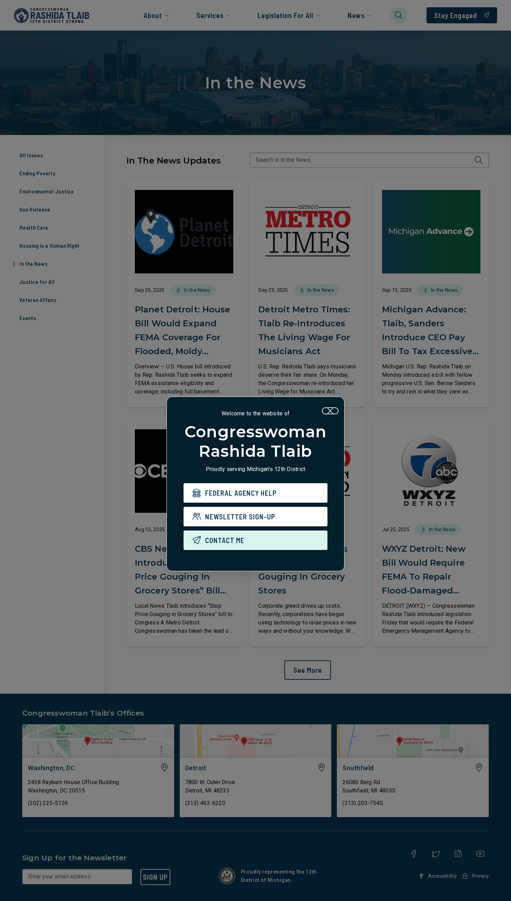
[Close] (330, 410)
